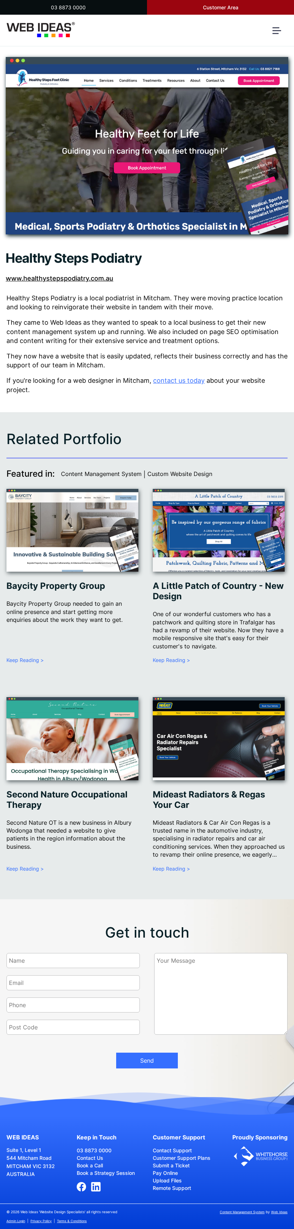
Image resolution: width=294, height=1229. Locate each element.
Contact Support (172, 1150)
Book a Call (90, 1165)
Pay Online (165, 1173)
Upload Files (167, 1180)
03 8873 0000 (68, 7)
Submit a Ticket (171, 1165)
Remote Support (172, 1188)
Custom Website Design (179, 473)
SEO (232, 331)
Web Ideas (279, 1212)
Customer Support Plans (181, 1158)
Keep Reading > (25, 660)
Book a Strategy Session (106, 1173)
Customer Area (220, 7)
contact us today (179, 380)
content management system (51, 331)
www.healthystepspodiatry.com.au (59, 278)
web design (90, 380)
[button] (279, 33)
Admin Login (15, 1221)
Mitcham (156, 298)
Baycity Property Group (55, 586)
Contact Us (90, 1158)
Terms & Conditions (72, 1221)
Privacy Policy (41, 1221)
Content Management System (101, 473)
